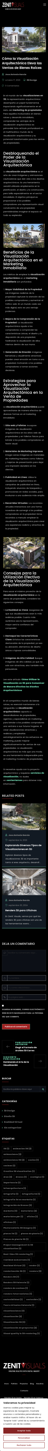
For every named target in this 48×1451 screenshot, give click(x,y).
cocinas (9, 1165)
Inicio (6, 1384)
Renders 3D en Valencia (33, 1398)
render (34, 1265)
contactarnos (14, 780)
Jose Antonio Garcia (15, 74)
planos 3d (10, 1233)
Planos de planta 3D (16, 1239)
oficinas (9, 1222)
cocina (33, 1160)
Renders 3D (11, 1277)
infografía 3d (31, 1194)
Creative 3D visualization (19, 1171)
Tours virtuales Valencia (18, 1305)
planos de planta (32, 1233)
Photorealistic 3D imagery (19, 1228)
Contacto (24, 1391)
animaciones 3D (14, 1160)
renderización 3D (14, 1271)
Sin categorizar (12, 1127)
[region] (24, 1424)
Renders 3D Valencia (16, 1282)
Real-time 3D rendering (18, 1254)
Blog (32, 1384)
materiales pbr (13, 1216)
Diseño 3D (9, 1116)
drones (21, 1177)
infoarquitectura (14, 1188)
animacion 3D (22, 1148)
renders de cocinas (15, 1288)
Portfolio (14, 1384)
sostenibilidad (13, 1299)
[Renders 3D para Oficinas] (24, 881)
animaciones (12, 1154)
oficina (32, 1216)
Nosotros (39, 1384)
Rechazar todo (24, 1445)
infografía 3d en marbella (19, 1199)
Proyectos (24, 1384)
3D (6, 1148)
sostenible (33, 1299)
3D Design (32, 80)
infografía (11, 1194)
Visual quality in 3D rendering (21, 1333)
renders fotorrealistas (17, 1294)
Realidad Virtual (13, 1122)
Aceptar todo (24, 1430)
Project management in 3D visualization (18, 1247)
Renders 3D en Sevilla (13, 1398)
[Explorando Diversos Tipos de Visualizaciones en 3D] (24, 816)
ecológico (37, 1177)
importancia (12, 1182)
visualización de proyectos (20, 1328)
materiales (29, 1211)
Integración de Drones (17, 1205)
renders (35, 1271)
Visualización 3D (14, 1322)
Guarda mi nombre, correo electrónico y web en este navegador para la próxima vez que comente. (23, 1013)
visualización (12, 1316)
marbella (10, 1211)
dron (7, 1177)
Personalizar (24, 1438)
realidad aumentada (16, 1260)
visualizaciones (14, 1311)
